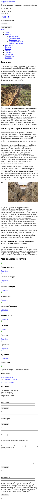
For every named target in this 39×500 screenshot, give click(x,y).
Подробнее (4, 271)
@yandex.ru (12, 20)
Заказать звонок (6, 27)
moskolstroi (4, 20)
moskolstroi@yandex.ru (8, 377)
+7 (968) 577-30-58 (7, 17)
